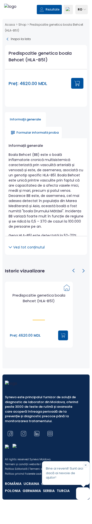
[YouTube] (50, 433)
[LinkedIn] (36, 433)
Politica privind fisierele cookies (25, 474)
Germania (32, 490)
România (13, 483)
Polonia (13, 490)
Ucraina (31, 483)
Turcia (63, 490)
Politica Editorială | (17, 469)
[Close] (85, 465)
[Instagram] (23, 433)
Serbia (49, 490)
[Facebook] (10, 433)
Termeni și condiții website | (23, 464)
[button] (73, 270)
